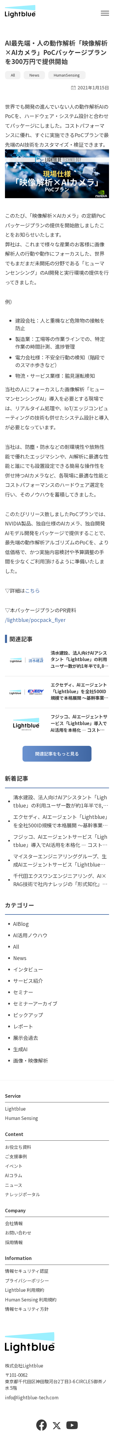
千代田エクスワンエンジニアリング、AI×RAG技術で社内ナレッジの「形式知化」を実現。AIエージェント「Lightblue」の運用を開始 (60, 880)
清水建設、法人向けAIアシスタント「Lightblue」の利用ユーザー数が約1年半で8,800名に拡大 (79, 659)
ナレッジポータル (22, 1194)
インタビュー (28, 969)
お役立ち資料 (18, 1147)
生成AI (20, 1049)
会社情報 (14, 1223)
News (34, 75)
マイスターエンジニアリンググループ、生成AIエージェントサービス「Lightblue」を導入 (60, 861)
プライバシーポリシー (27, 1280)
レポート (23, 1026)
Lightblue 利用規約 (24, 1290)
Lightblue (15, 1108)
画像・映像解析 (30, 1060)
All (13, 75)
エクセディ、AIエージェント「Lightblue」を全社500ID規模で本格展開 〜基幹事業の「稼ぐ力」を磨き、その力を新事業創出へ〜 (79, 691)
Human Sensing (21, 1118)
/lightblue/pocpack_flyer (35, 619)
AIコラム (13, 1175)
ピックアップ (28, 1015)
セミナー (23, 992)
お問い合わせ (18, 1232)
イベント (14, 1166)
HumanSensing (67, 75)
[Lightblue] (20, 12)
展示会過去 (25, 1037)
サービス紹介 (28, 980)
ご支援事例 (16, 1156)
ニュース (13, 1185)
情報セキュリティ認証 (27, 1271)
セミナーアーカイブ (35, 1003)
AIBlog (21, 923)
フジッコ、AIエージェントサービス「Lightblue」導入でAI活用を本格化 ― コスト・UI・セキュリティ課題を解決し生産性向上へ (80, 723)
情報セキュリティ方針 (27, 1309)
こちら (32, 590)
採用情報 (14, 1242)
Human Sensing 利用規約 (30, 1299)
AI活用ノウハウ (30, 935)
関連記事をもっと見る (57, 753)
